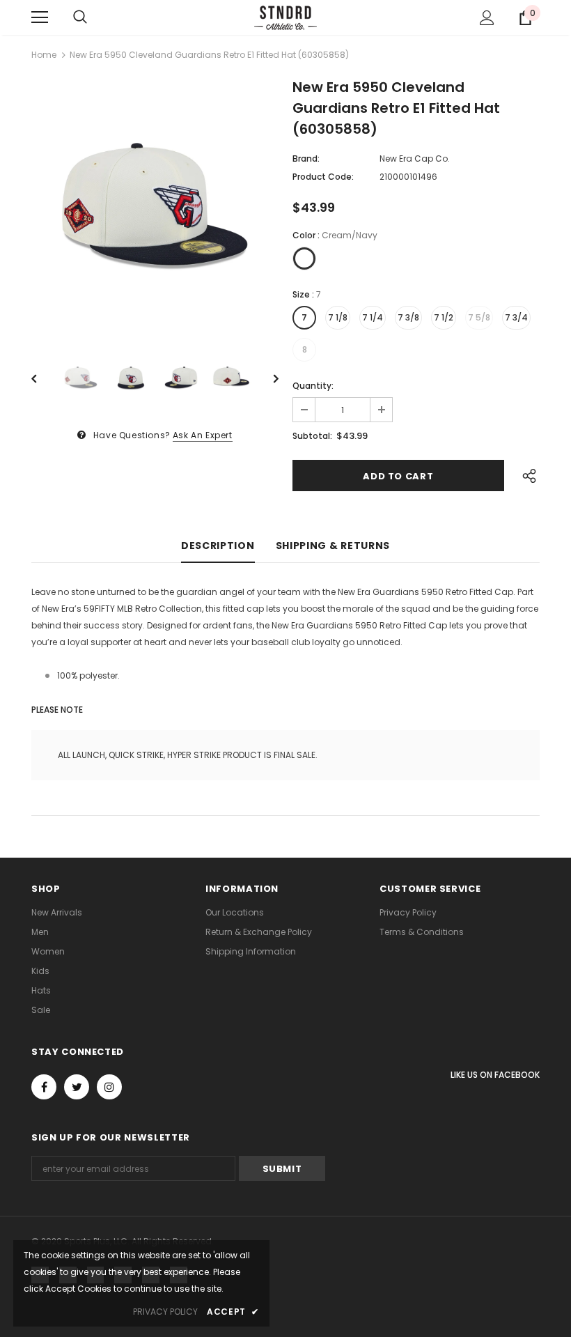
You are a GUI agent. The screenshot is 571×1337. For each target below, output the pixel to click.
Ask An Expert (203, 435)
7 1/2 (443, 317)
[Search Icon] (80, 17)
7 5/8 (479, 317)
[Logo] (285, 16)
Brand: (306, 158)
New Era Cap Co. (415, 158)
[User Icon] (487, 17)
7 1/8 (337, 317)
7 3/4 (516, 317)
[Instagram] (109, 1086)
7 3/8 (408, 317)
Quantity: (313, 386)
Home (43, 55)
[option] (155, 205)
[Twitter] (76, 1086)
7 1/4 (372, 317)
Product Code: (323, 177)
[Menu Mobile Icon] (39, 17)
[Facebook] (43, 1086)
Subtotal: (312, 436)
